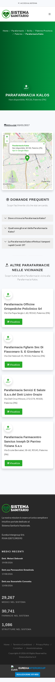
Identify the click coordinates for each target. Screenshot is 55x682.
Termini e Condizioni (22, 644)
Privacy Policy (42, 644)
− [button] (7, 141)
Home (6, 644)
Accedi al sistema (28, 3)
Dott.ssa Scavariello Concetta (16, 581)
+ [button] (7, 136)
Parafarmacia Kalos (20, 145)
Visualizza (14, 321)
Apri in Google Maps (20, 150)
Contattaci (18, 648)
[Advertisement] (27, 59)
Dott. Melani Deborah (12, 558)
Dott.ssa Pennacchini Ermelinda (18, 570)
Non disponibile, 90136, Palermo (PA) (27, 99)
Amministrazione (34, 648)
